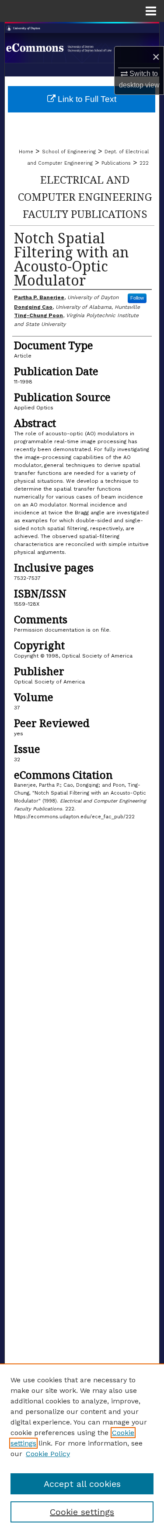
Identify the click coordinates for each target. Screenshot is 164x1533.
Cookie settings (82, 1512)
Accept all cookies (82, 1484)
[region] (82, 1448)
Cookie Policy (48, 1454)
